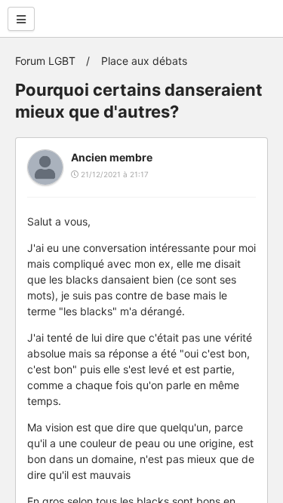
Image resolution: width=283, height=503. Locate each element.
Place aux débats (144, 60)
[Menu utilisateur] (21, 19)
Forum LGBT (45, 60)
